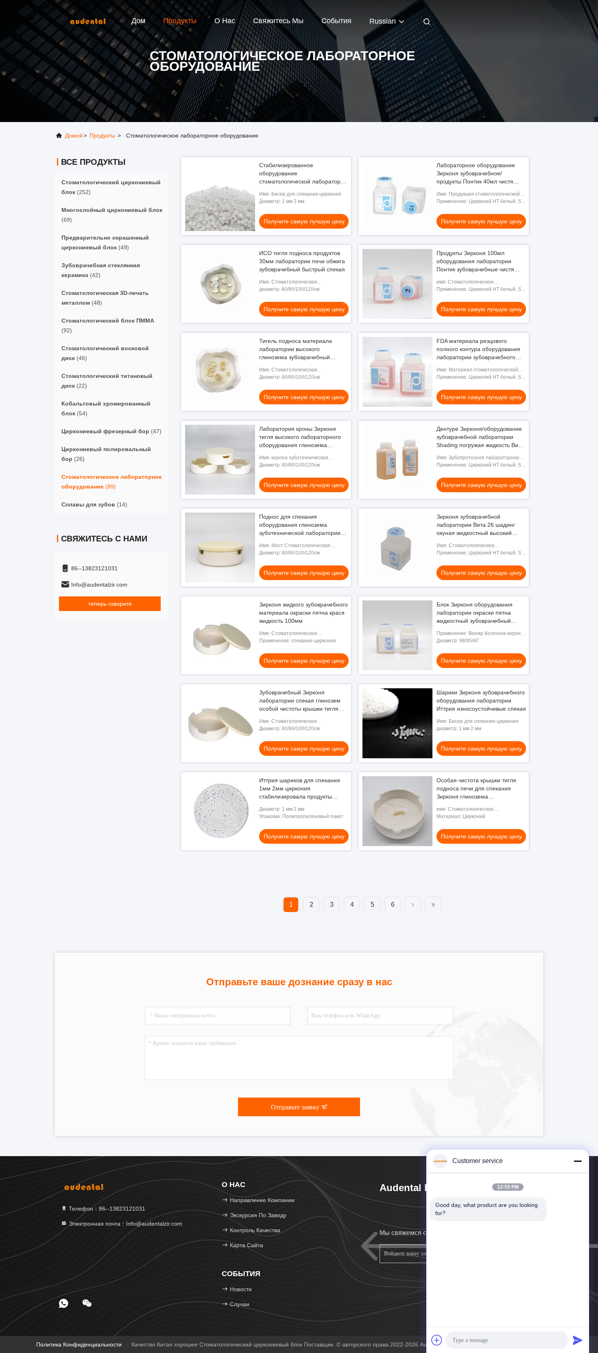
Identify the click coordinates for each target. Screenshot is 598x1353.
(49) (105, 242)
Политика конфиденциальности (79, 1344)
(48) (105, 298)
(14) (94, 504)
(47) (111, 431)
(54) (106, 408)
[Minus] (578, 1161)
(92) (107, 325)
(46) (105, 353)
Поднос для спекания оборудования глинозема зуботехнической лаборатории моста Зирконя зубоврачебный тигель (300, 532)
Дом (138, 21)
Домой (74, 135)
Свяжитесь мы (278, 21)
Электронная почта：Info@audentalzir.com (124, 1223)
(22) (107, 381)
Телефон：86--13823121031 (106, 1208)
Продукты (179, 21)
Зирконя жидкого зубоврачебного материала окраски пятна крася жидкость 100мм (303, 612)
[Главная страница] (87, 20)
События (336, 21)
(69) (111, 215)
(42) (100, 270)
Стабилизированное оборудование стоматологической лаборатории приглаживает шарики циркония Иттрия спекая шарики (303, 181)
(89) (111, 482)
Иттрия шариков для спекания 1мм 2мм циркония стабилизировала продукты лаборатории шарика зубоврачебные (299, 796)
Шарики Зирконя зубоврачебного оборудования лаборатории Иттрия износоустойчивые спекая (481, 700)
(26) (106, 454)
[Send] (577, 1340)
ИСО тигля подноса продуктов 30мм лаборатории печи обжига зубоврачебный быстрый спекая (302, 261)
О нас (224, 21)
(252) (111, 187)
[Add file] (437, 1340)
